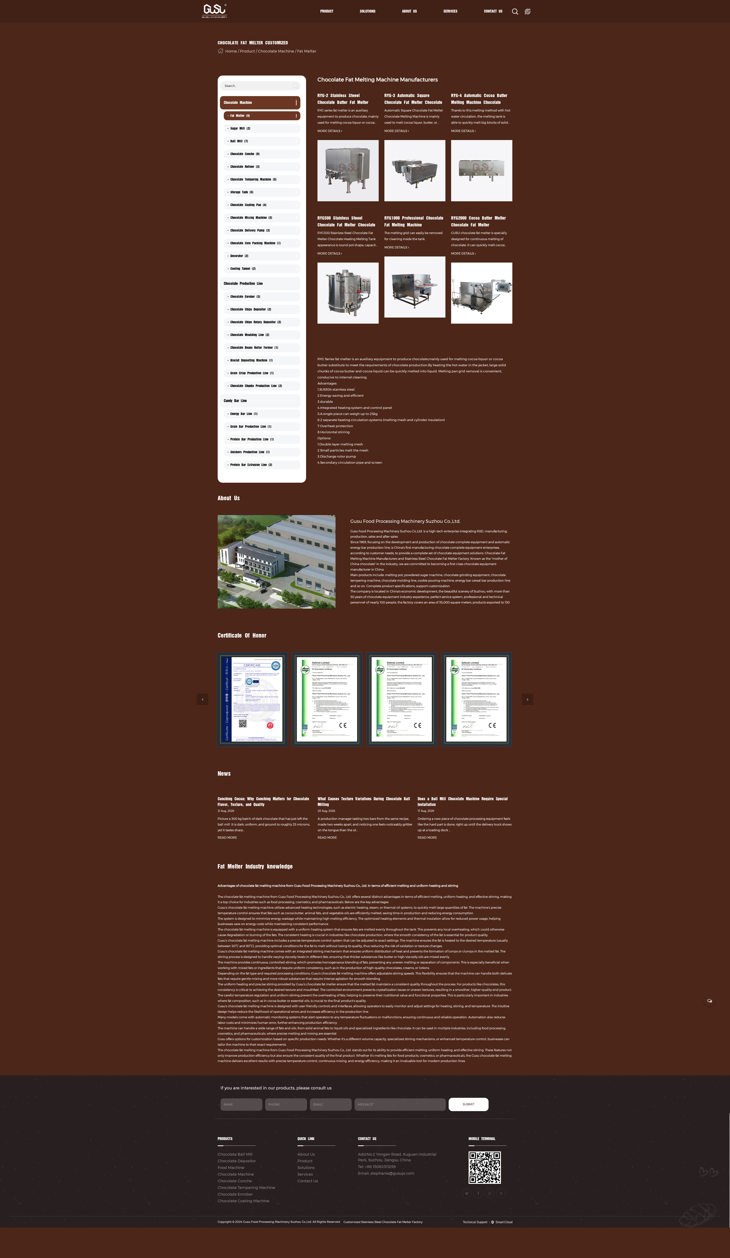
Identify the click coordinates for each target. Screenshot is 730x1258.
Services (450, 11)
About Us (409, 11)
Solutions (367, 11)
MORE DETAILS (329, 131)
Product (326, 11)
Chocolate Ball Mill (235, 1154)
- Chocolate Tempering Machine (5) (252, 179)
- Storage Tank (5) (240, 192)
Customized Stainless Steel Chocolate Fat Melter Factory (383, 1222)
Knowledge (458, 19)
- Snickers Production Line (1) (249, 452)
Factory (417, 19)
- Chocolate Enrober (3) (244, 296)
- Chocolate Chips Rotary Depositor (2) (254, 322)
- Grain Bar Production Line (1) (249, 426)
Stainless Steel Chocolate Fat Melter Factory (437, 559)
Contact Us (493, 11)
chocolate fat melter (321, 984)
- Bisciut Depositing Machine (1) (250, 360)
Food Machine (231, 1167)
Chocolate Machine (335, 19)
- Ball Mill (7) (238, 141)
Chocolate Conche (235, 1181)
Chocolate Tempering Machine (246, 1187)
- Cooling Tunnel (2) (242, 268)
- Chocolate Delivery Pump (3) (249, 230)
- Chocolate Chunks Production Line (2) (255, 386)
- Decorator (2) (238, 256)
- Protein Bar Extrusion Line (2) (250, 465)
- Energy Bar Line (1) (243, 414)
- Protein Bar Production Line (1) (251, 439)
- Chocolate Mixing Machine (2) (250, 217)
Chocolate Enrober (235, 1194)
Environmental (416, 18)
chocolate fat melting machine (247, 929)
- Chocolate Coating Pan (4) (247, 205)
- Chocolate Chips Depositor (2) (249, 309)
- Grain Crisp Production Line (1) (251, 373)
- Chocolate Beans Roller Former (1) (253, 347)
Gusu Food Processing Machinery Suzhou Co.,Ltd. (277, 1222)
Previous (202, 699)
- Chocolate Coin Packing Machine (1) (254, 243)
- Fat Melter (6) (239, 115)
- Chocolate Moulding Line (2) (248, 335)
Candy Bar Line (334, 18)
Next (527, 699)
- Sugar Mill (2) (239, 128)
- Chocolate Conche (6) (244, 154)
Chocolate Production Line (243, 284)
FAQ (457, 18)
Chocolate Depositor (237, 1161)
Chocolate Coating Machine (243, 1201)
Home (231, 51)
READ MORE (227, 837)
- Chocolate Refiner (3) (244, 166)
